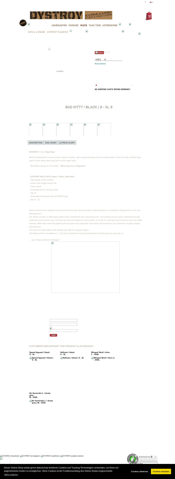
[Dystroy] (56, 15)
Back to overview (90, 113)
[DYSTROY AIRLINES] (98, 15)
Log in (116, 2)
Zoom (33, 46)
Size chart (51, 143)
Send (53, 335)
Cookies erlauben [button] (161, 471)
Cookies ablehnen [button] (139, 471)
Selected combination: (104, 67)
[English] (151, 2)
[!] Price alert (67, 143)
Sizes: (98, 59)
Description (35, 143)
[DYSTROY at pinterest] (50, 456)
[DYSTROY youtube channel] (71, 456)
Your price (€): (35, 320)
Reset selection (100, 64)
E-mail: (32, 324)
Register (127, 2)
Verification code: (36, 328)
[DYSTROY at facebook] (9, 456)
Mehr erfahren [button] (11, 475)
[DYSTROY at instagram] (30, 456)
